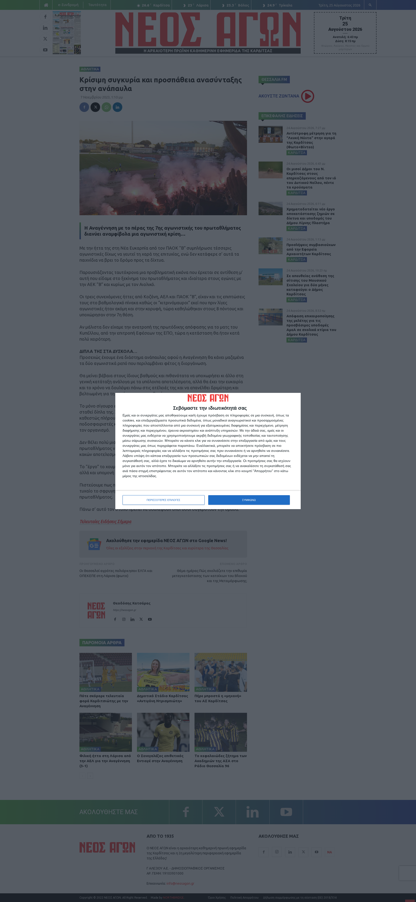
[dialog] (208, 451)
